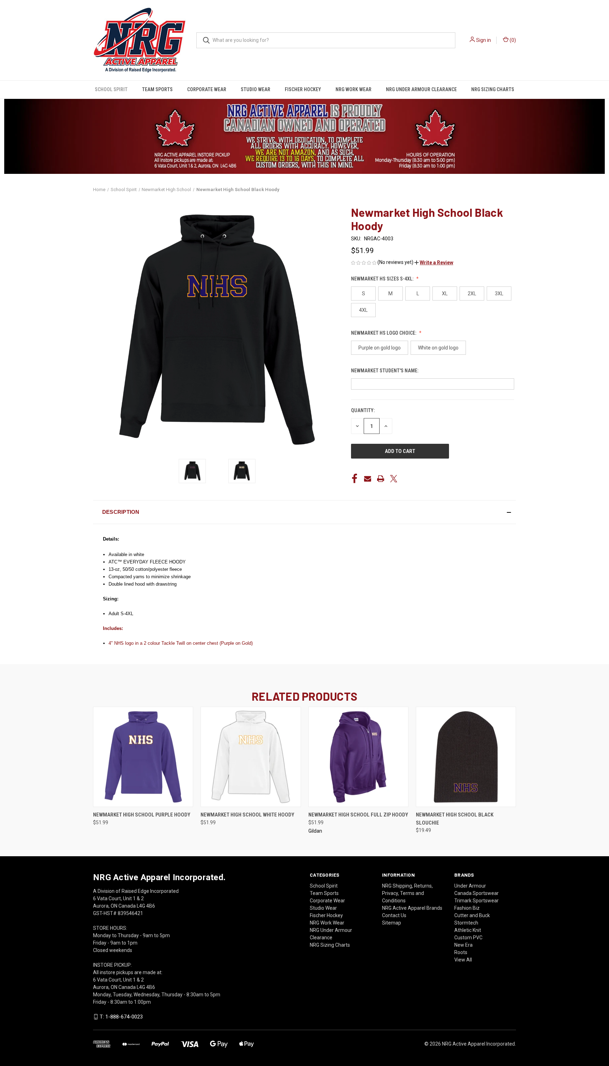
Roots (460, 952)
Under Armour (470, 886)
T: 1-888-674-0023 (121, 1017)
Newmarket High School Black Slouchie (454, 819)
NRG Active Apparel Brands (412, 908)
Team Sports (157, 89)
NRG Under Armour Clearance (421, 89)
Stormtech (466, 923)
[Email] (367, 479)
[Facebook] (354, 479)
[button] (433, 262)
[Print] (380, 479)
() (512, 40)
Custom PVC (468, 937)
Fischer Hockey (303, 89)
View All (463, 960)
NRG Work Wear (353, 89)
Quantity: (363, 410)
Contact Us (394, 915)
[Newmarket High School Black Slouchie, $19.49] (466, 757)
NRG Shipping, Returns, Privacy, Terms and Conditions (407, 893)
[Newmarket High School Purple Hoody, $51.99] (143, 757)
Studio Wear (255, 89)
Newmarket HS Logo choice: (384, 333)
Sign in (483, 40)
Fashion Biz (467, 908)
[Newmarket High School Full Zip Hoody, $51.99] (358, 757)
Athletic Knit (467, 930)
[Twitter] (393, 479)
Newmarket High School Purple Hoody (141, 815)
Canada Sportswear (476, 893)
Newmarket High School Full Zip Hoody (358, 815)
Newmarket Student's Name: (385, 370)
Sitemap (391, 923)
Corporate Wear (206, 89)
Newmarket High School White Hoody (247, 815)
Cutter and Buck (472, 915)
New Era (463, 945)
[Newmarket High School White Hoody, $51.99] (250, 757)
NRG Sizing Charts (492, 89)
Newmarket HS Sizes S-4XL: (382, 279)
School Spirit (111, 89)
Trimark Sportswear (476, 900)
